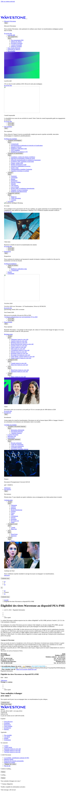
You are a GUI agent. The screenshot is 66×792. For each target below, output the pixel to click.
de (4, 584)
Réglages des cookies (10, 764)
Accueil (6, 600)
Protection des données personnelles (14, 761)
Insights (6, 738)
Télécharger (4, 680)
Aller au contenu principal (8, 1)
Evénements (7, 740)
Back (6, 23)
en (4, 581)
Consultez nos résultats (10, 425)
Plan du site (7, 766)
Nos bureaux (7, 489)
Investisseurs (7, 412)
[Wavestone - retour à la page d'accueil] (13, 18)
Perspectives (7, 251)
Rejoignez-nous (8, 334)
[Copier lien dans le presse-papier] (5, 616)
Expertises (7, 723)
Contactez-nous (8, 500)
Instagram (12, 749)
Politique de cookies (9, 762)
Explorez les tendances (10, 263)
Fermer (3, 772)
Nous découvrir (8, 721)
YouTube (12, 752)
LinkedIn (12, 750)
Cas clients (7, 736)
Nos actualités (8, 735)
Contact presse (8, 747)
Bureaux (6, 729)
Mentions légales (8, 759)
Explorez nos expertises (10, 138)
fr (1, 587)
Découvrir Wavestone (10, 21)
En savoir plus (8, 33)
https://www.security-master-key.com (26, 669)
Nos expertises (8, 126)
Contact (6, 745)
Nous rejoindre (8, 322)
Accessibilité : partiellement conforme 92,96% (16, 758)
